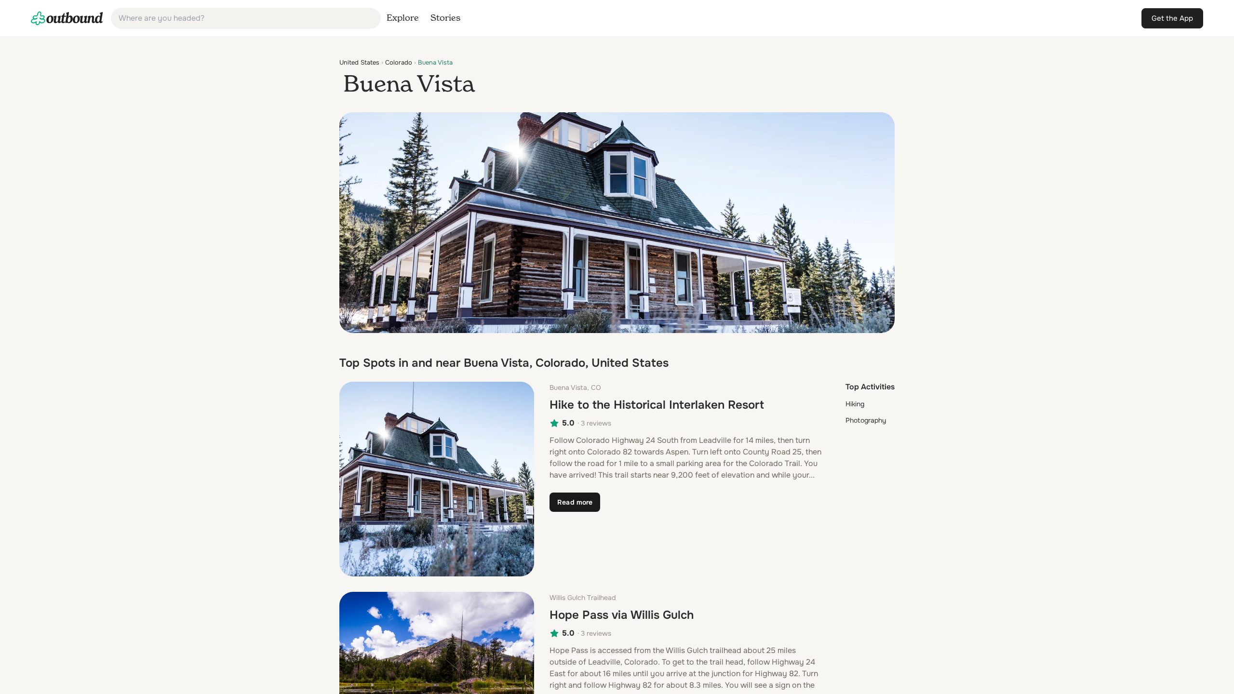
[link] (67, 18)
